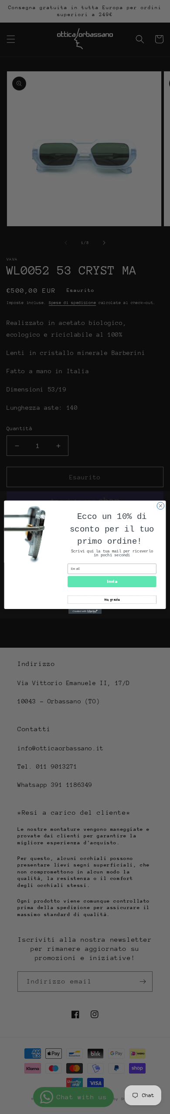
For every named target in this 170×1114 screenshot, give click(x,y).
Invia (112, 581)
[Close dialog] (160, 505)
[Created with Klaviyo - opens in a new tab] (85, 611)
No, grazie (112, 599)
